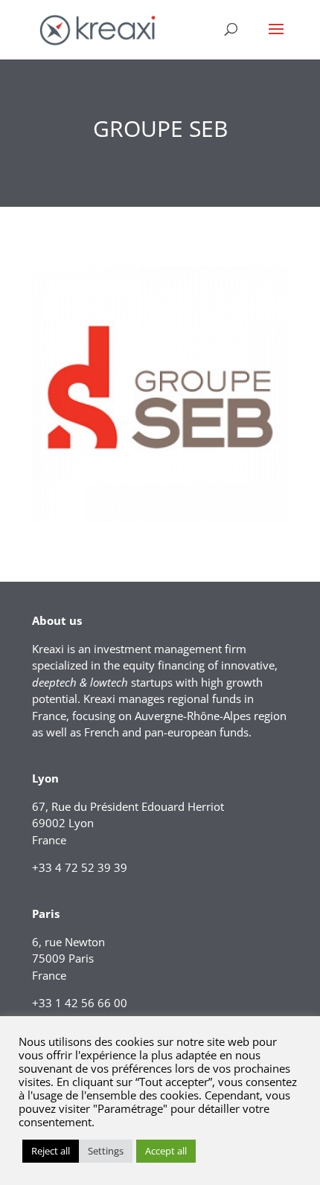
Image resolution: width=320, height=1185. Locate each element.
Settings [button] (106, 1150)
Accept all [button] (166, 1150)
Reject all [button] (50, 1150)
